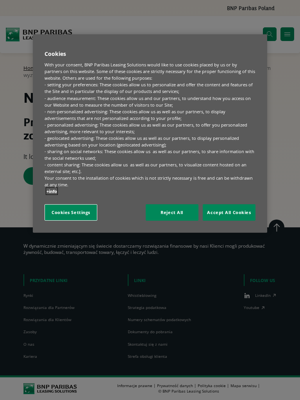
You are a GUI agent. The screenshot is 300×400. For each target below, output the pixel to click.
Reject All (172, 212)
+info (51, 191)
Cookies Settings (71, 212)
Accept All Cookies (229, 212)
